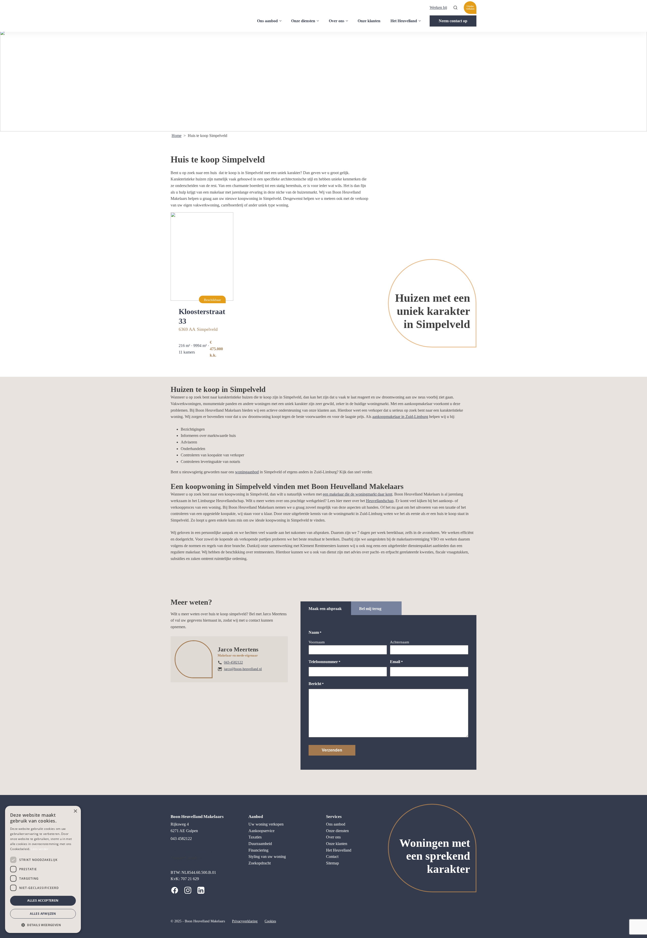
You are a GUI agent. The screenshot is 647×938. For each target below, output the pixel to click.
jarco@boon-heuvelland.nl (243, 669)
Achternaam (399, 642)
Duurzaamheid (260, 843)
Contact (332, 856)
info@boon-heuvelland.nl (191, 851)
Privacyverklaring (245, 921)
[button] (43, 925)
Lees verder (39, 849)
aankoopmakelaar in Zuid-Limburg (400, 416)
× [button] (75, 811)
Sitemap (332, 863)
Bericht (316, 684)
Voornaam (317, 642)
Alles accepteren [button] (42, 900)
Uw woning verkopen (266, 824)
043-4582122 (233, 662)
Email (396, 662)
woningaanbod (247, 472)
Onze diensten (303, 21)
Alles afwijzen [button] (43, 913)
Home (176, 135)
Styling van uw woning (267, 856)
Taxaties (255, 837)
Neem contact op (453, 21)
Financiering (258, 850)
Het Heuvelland (403, 21)
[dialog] (43, 869)
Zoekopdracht (259, 863)
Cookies (270, 921)
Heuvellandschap (380, 501)
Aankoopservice (261, 831)
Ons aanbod (267, 21)
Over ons (336, 21)
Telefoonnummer (324, 662)
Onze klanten (369, 21)
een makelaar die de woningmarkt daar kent (357, 494)
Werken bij (438, 7)
